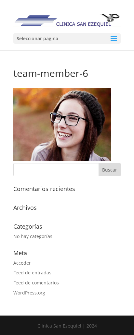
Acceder (22, 263)
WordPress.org (29, 293)
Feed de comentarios (36, 283)
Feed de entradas (32, 272)
